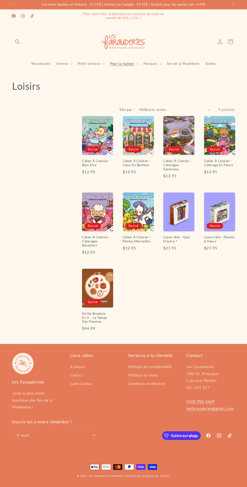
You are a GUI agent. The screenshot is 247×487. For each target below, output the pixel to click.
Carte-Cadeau (81, 384)
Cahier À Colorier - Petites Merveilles (137, 239)
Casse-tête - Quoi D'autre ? (176, 239)
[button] (17, 41)
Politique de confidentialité (150, 367)
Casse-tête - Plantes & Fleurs (219, 239)
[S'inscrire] (93, 435)
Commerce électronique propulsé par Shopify (140, 475)
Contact (76, 375)
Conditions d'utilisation (146, 384)
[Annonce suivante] (233, 4)
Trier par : (126, 110)
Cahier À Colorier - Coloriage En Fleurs (218, 163)
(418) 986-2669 (200, 401)
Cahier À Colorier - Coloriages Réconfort (96, 241)
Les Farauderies (99, 475)
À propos (77, 367)
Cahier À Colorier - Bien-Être (96, 163)
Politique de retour (143, 375)
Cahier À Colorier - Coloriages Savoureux (177, 165)
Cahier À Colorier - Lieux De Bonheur (137, 163)
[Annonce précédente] (13, 4)
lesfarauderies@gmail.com (210, 408)
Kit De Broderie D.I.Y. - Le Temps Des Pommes (94, 318)
